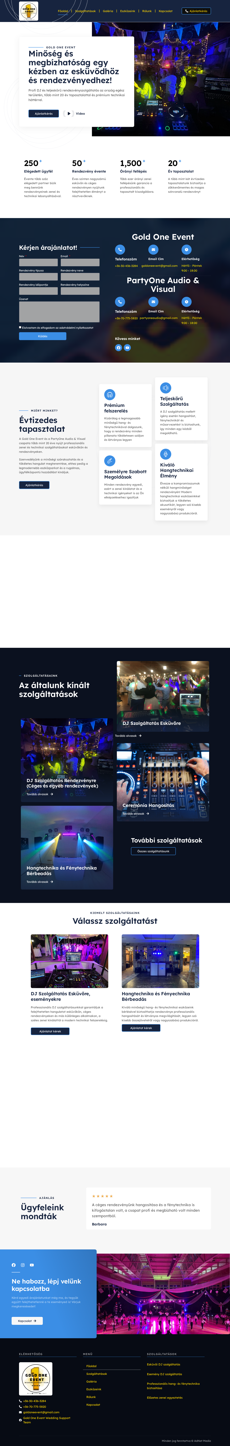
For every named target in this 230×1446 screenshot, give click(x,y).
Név (22, 256)
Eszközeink (127, 11)
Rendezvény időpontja (33, 284)
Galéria (108, 11)
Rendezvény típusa (31, 270)
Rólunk (147, 11)
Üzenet (23, 299)
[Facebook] (118, 347)
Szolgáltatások (85, 11)
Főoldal (63, 11)
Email (65, 256)
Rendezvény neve (72, 270)
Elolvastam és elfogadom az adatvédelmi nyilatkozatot (57, 327)
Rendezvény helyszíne (75, 284)
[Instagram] (23, 1265)
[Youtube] (127, 347)
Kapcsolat (166, 11)
